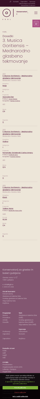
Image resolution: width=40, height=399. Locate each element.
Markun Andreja (15, 101)
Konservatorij (8, 294)
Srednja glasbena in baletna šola (15, 298)
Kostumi (22, 334)
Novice (5, 315)
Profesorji (6, 331)
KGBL (5, 350)
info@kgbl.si (8, 284)
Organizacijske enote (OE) (12, 367)
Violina (5, 141)
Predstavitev (7, 364)
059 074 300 (9, 287)
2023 (4, 74)
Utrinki (5, 320)
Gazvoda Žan (8, 97)
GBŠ (4, 104)
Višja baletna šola (9, 301)
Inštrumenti (23, 331)
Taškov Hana (8, 208)
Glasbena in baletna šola (12, 296)
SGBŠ (4, 214)
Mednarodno (7, 80)
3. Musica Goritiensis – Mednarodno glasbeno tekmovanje (17, 77)
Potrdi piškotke (20, 388)
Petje (5, 86)
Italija (19, 80)
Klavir (5, 197)
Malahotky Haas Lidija (15, 210)
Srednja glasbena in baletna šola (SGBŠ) (26, 321)
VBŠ (4, 358)
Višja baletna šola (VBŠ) (27, 324)
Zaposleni (6, 334)
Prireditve (6, 317)
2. (3, 122)
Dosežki (8, 36)
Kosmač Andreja (15, 156)
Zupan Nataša (13, 99)
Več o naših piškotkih (20, 396)
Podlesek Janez (13, 155)
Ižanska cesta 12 (9, 277)
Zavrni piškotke (20, 392)
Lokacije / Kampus (9, 369)
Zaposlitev (6, 338)
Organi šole (7, 371)
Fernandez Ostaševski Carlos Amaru (18, 153)
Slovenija (14, 80)
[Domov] (7, 14)
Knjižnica (6, 303)
